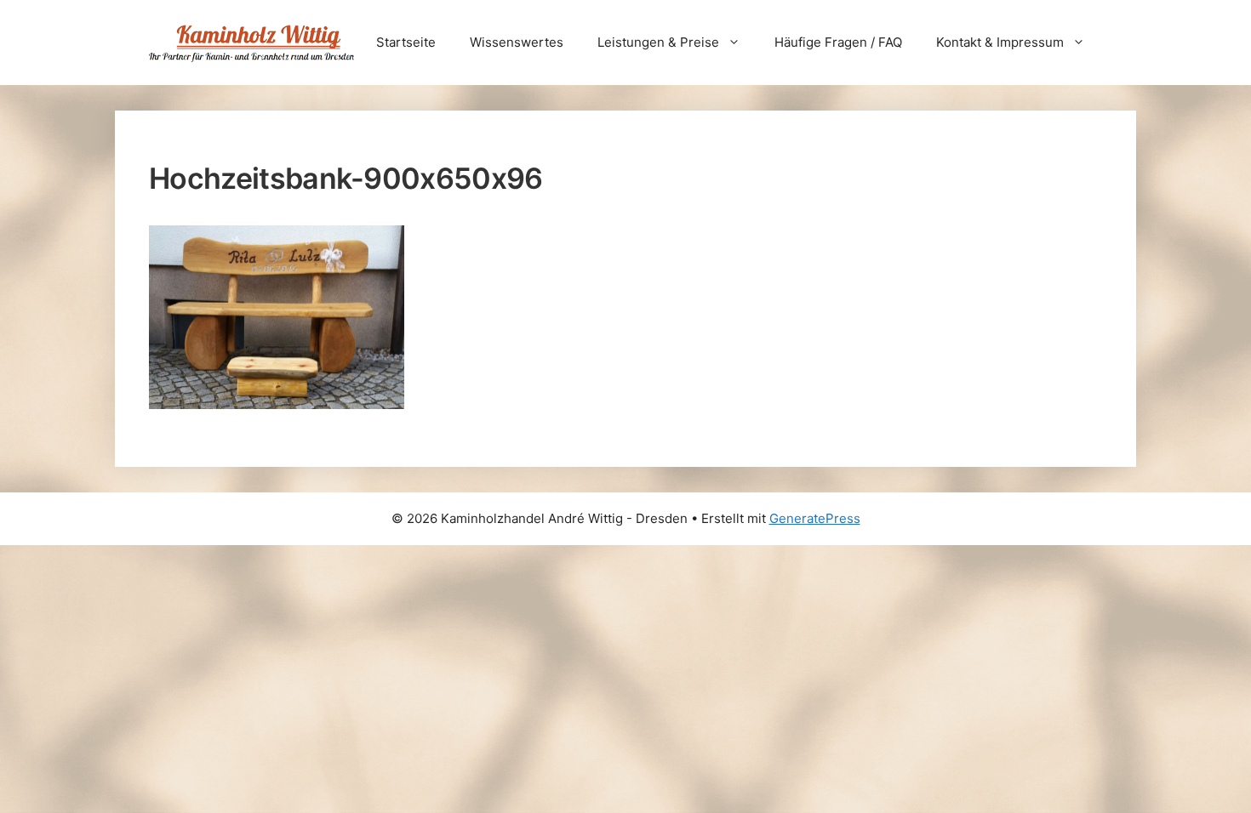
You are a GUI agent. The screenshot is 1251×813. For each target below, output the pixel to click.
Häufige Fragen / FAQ (838, 42)
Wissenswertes (516, 42)
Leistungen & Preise (658, 42)
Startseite (406, 42)
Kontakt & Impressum (1000, 42)
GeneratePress (814, 518)
